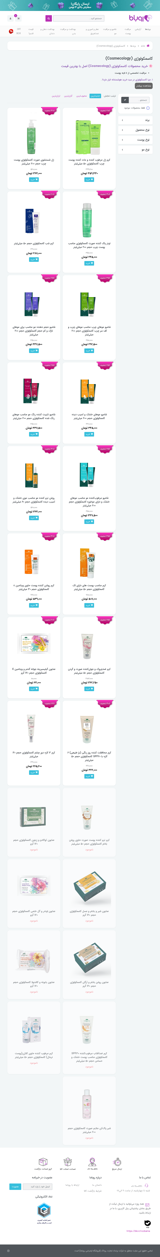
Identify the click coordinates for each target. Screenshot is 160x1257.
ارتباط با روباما (72, 1185)
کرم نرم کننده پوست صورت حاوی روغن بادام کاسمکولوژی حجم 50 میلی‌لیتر (89, 842)
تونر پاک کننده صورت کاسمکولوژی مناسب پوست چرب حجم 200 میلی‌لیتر (89, 245)
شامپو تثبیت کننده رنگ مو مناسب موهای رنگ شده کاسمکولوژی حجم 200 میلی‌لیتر (33, 416)
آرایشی (138, 29)
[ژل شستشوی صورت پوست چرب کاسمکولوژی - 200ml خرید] (34, 134)
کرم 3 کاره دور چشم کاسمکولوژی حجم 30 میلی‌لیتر (34, 754)
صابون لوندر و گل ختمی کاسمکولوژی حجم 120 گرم (33, 913)
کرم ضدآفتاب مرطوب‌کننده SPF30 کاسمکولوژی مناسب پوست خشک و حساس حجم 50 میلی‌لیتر (89, 1057)
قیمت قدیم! (30, 31)
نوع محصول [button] (142, 130)
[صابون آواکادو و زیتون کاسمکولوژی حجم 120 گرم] (34, 814)
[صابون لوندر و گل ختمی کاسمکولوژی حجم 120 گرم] (34, 885)
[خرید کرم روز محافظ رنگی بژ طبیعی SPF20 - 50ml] (89, 727)
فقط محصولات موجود (134, 108)
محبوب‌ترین (81, 96)
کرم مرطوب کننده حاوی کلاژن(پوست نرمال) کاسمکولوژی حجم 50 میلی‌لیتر (34, 1055)
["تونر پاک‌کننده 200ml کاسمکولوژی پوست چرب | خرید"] (89, 218)
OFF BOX (19, 31)
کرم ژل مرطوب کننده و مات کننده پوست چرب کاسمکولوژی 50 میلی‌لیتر (89, 162)
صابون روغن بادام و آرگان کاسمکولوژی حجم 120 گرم (89, 984)
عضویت (15, 1186)
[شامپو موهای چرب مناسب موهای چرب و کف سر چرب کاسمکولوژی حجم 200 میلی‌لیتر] (89, 301)
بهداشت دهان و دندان (47, 31)
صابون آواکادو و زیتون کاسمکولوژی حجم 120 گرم (33, 842)
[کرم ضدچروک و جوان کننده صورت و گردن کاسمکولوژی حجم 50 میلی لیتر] (89, 643)
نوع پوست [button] (143, 140)
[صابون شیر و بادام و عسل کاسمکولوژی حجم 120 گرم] (89, 885)
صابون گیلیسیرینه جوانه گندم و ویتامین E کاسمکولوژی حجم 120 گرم (33, 671)
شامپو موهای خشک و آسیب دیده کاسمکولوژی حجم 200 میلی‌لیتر (89, 416)
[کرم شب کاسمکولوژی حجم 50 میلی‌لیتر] (34, 218)
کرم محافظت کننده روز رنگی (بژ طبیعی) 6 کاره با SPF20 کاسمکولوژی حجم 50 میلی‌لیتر (89, 756)
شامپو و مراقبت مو (109, 31)
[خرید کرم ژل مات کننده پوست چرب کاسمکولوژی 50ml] (89, 134)
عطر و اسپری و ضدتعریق (92, 31)
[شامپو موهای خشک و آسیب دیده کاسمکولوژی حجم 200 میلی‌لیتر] (89, 389)
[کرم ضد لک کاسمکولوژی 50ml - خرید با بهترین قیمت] (89, 560)
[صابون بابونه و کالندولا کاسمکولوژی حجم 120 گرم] (34, 957)
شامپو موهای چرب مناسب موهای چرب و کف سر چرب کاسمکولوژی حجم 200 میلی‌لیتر (89, 331)
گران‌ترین (68, 96)
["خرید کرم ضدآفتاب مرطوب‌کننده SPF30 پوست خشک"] (89, 1028)
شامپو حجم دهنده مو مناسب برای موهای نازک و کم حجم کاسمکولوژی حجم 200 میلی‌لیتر (33, 331)
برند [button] (147, 120)
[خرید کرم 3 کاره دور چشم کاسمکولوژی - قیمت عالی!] (34, 727)
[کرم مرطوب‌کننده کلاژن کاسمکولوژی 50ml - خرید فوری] (34, 1028)
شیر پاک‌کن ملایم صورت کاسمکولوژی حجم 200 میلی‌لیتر (89, 1130)
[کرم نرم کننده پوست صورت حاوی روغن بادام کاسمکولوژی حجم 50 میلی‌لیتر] (89, 814)
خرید (88, 179)
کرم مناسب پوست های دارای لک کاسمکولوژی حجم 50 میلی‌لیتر (89, 587)
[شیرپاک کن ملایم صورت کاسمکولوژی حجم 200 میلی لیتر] (89, 1103)
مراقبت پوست (128, 31)
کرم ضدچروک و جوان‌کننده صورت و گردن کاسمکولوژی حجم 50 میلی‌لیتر (89, 671)
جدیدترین (95, 96)
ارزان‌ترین (56, 96)
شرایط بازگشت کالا (93, 1191)
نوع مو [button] (146, 150)
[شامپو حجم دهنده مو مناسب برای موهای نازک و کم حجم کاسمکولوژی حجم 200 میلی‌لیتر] (34, 301)
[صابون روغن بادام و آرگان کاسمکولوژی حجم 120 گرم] (89, 957)
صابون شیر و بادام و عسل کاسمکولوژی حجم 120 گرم (89, 913)
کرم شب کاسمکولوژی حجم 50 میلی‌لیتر (34, 243)
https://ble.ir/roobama (138, 1231)
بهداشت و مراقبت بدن (68, 31)
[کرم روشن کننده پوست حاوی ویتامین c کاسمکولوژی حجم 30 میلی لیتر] (34, 560)
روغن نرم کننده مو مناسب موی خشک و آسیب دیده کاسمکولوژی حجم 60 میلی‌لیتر (34, 500)
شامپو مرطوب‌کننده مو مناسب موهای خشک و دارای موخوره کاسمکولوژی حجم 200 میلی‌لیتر (89, 502)
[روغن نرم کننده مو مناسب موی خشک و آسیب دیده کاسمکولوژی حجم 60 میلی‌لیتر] (34, 472)
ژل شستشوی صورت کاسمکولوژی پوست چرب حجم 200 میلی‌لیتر (34, 162)
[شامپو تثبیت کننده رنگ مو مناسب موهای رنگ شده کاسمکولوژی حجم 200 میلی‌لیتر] (34, 389)
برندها (148, 29)
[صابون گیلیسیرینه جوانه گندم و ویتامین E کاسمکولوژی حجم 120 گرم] (34, 643)
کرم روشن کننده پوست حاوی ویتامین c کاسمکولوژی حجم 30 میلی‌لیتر (33, 587)
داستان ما (97, 1185)
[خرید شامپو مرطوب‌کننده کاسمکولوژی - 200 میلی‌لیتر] (89, 472)
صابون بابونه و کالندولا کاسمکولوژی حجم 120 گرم (34, 984)
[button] (18, 18)
